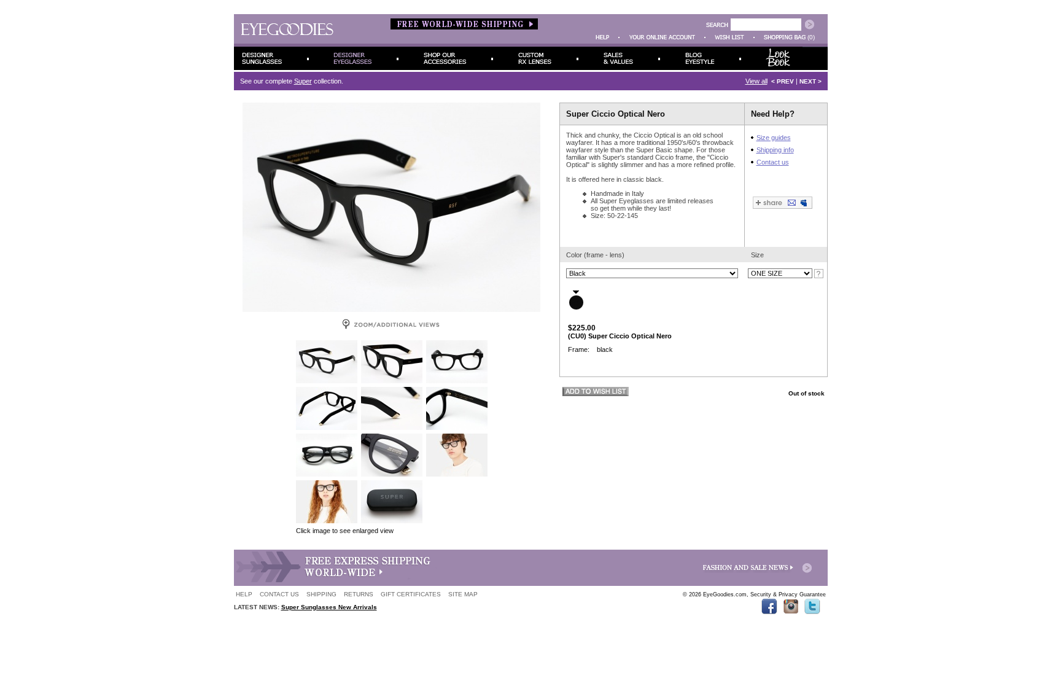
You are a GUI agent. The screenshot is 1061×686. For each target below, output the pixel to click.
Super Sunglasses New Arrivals (329, 607)
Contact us (772, 162)
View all (756, 81)
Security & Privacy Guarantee (788, 594)
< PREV (782, 81)
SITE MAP (463, 594)
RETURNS (358, 594)
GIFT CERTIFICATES (411, 594)
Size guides (773, 137)
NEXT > (810, 81)
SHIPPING (321, 594)
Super (303, 81)
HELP (244, 594)
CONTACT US (279, 594)
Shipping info (775, 150)
